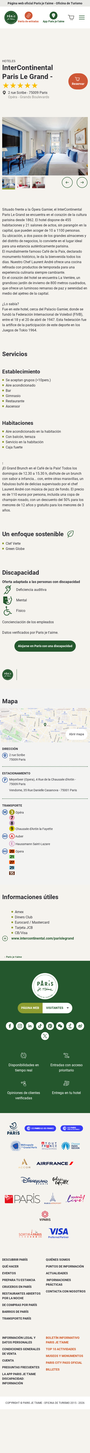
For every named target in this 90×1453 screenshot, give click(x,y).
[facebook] (10, 1026)
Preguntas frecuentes (21, 1367)
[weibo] (80, 1026)
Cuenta (8, 1360)
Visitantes (54, 1008)
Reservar (78, 84)
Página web (30, 1008)
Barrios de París (15, 1311)
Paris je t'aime (14, 957)
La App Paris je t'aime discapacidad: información (19, 1378)
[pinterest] (50, 1026)
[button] (67, 182)
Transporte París (16, 1318)
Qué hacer (10, 1266)
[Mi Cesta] (71, 17)
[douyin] (70, 1026)
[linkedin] (30, 1026)
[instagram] (20, 1026)
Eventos (9, 1273)
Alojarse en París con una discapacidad (45, 646)
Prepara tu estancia (18, 1280)
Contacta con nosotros (66, 1291)
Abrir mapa (76, 734)
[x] (45, 1036)
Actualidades (57, 1273)
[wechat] (60, 1026)
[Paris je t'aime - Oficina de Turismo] (11, 17)
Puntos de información (65, 1266)
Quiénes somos (58, 1259)
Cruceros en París (17, 1286)
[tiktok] (40, 1026)
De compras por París (19, 1305)
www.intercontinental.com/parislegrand (42, 938)
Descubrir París (15, 1259)
